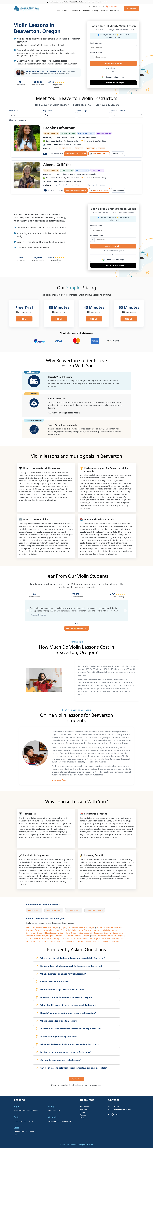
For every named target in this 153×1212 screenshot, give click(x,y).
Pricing (95, 10)
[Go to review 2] (77, 623)
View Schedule (117, 153)
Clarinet (64, 1121)
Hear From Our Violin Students (76, 576)
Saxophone (52, 1121)
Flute (58, 1121)
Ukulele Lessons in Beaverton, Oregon (102, 941)
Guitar (29, 1110)
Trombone (24, 1132)
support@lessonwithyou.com (119, 1109)
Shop (103, 543)
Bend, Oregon (34, 910)
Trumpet (17, 1132)
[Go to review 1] (75, 623)
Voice (20, 1110)
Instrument (13, 111)
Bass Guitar (23, 1121)
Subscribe (114, 10)
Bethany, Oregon (54, 910)
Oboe (69, 1121)
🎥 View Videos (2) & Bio (99, 190)
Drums (35, 1110)
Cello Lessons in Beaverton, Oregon (85, 930)
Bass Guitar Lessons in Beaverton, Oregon (64, 941)
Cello (58, 1110)
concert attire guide (113, 497)
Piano (16, 1110)
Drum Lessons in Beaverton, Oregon (51, 930)
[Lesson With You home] (26, 8)
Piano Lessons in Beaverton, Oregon (42, 927)
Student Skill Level (118, 111)
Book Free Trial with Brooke (75, 153)
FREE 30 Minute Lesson (77, 2)
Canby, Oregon (73, 910)
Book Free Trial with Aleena (76, 190)
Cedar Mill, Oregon (95, 910)
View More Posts (59, 780)
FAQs (82, 1118)
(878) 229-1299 (113, 1106)
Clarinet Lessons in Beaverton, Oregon (72, 935)
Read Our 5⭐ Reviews (74, 628)
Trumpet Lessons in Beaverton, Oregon (43, 938)
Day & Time (47, 111)
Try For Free (77, 1079)
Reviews (83, 1115)
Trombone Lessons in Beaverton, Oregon (81, 938)
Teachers (86, 10)
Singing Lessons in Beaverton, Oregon (77, 927)
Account (104, 10)
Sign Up (24, 319)
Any (46, 115)
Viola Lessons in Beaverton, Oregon (95, 933)
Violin (25, 1110)
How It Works (63, 10)
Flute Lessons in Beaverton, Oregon (61, 933)
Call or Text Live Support (103, 7)
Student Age (82, 111)
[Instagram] (112, 1114)
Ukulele (31, 1121)
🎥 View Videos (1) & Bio (99, 153)
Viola (54, 1110)
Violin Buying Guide (27, 554)
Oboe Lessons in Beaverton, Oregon (107, 935)
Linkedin (117, 1114)
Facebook (108, 1114)
